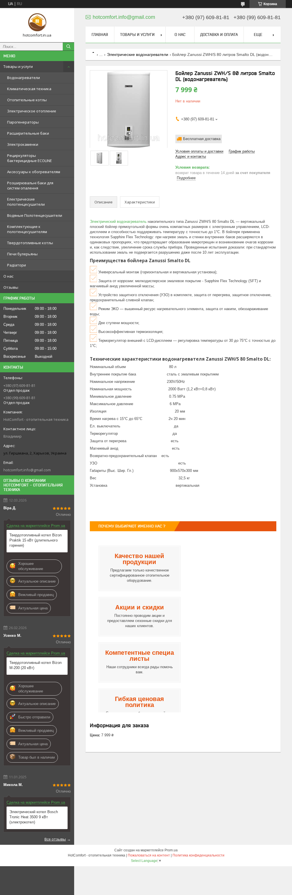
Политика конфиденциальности (198, 855)
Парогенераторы (23, 122)
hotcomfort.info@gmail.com (27, 469)
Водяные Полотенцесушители (34, 215)
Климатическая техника (29, 88)
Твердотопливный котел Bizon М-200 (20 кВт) (35, 665)
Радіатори (16, 265)
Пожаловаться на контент (149, 855)
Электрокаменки (22, 144)
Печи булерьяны (22, 253)
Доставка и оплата (219, 34)
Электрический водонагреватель (118, 221)
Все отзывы (55, 839)
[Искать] (68, 46)
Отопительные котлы (27, 99)
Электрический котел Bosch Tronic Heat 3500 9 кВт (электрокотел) (33, 817)
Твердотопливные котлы (30, 242)
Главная (100, 34)
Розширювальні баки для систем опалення (30, 185)
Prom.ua (171, 850)
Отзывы (10, 287)
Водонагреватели (23, 77)
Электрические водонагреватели (137, 54)
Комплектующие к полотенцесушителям (27, 229)
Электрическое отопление (31, 111)
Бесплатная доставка (201, 139)
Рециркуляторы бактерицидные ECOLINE (29, 158)
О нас (8, 276)
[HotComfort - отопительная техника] (37, 22)
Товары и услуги (18, 66)
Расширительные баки (28, 133)
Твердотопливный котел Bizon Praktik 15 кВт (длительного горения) (35, 540)
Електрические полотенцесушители (26, 202)
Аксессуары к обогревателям (33, 171)
